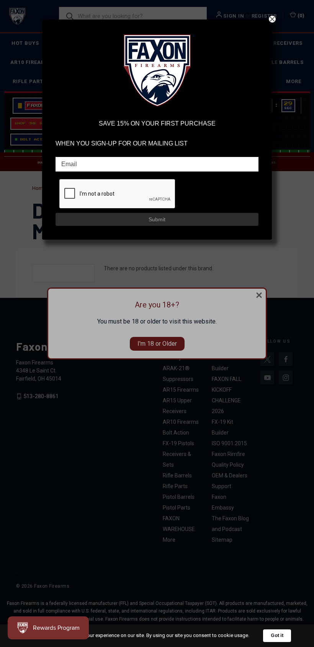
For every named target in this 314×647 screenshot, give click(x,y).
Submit (157, 219)
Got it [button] (277, 635)
